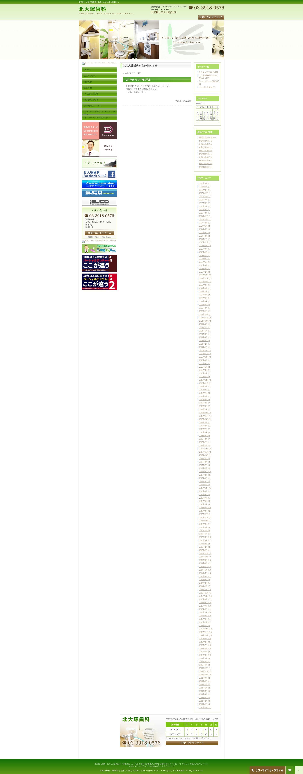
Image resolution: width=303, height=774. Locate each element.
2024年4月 (203, 232)
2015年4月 (203, 540)
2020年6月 (203, 367)
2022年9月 (203, 285)
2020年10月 (204, 357)
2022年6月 (203, 295)
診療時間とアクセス (168, 764)
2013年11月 (204, 593)
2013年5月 (203, 612)
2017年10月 (204, 455)
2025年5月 (203, 209)
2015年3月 (203, 544)
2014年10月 (204, 557)
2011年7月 (203, 684)
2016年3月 (203, 511)
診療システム (107, 764)
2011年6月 (203, 688)
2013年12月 (204, 589)
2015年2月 (203, 547)
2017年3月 (203, 478)
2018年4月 (203, 439)
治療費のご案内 (152, 764)
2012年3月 (203, 658)
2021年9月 (203, 324)
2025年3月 (203, 213)
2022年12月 (204, 275)
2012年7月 (203, 645)
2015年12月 (204, 514)
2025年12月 (204, 193)
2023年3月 (203, 269)
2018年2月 (203, 442)
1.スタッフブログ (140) (208, 72)
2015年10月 (204, 521)
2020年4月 (203, 370)
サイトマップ (169, 766)
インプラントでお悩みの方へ (149, 766)
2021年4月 (203, 337)
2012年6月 (203, 648)
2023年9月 (203, 249)
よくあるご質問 (138, 764)
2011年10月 (204, 675)
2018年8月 (203, 426)
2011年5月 (203, 691)
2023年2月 (203, 272)
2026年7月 (203, 187)
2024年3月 (203, 236)
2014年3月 (203, 580)
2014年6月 (203, 570)
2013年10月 (204, 596)
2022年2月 (203, 308)
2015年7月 (203, 530)
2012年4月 (203, 655)
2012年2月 (203, 661)
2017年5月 (203, 472)
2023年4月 (203, 265)
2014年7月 (203, 567)
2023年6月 (203, 259)
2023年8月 (203, 252)
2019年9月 (203, 386)
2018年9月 (203, 422)
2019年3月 (203, 406)
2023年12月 (204, 242)
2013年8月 (203, 603)
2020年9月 (203, 360)
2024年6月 (203, 226)
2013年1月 (203, 626)
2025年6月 (203, 206)
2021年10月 (204, 321)
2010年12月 (204, 707)
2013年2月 (203, 622)
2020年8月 (203, 364)
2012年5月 (203, 652)
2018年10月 (204, 419)
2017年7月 (203, 465)
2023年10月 (204, 246)
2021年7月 (203, 327)
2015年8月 (203, 527)
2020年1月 (203, 377)
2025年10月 (204, 196)
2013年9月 (203, 599)
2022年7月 (203, 291)
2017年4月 (203, 475)
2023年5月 (203, 262)
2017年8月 (203, 462)
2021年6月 (203, 331)
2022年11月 (204, 278)
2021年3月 (203, 341)
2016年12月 (204, 488)
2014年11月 (204, 553)
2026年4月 (203, 190)
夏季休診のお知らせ (207, 137)
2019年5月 (203, 400)
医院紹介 (118, 764)
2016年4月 (203, 508)
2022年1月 (203, 311)
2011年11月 (204, 671)
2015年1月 (203, 550)
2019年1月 (203, 409)
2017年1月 (203, 485)
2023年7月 (203, 255)
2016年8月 (203, 495)
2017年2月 (203, 481)
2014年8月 (203, 563)
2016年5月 (203, 504)
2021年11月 (204, 318)
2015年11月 (204, 517)
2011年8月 (203, 681)
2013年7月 (203, 606)
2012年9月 (203, 639)
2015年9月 (203, 524)
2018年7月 (203, 429)
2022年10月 (204, 282)
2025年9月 (203, 200)
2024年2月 (203, 239)
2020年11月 (204, 354)
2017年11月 (204, 452)
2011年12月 (204, 668)
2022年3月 (203, 304)
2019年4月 (203, 403)
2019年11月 (204, 383)
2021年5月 (203, 334)
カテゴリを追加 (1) (207, 87)
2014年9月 (203, 560)
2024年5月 (203, 229)
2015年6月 (203, 534)
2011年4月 (203, 694)
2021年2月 (203, 344)
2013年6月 (203, 609)
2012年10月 (204, 635)
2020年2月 (203, 373)
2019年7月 (203, 393)
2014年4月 (203, 576)
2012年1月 (203, 665)
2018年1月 (203, 445)
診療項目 (126, 764)
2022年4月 (203, 301)
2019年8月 (203, 390)
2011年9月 (203, 678)
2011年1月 (203, 704)
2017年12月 (204, 449)
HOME (97, 764)
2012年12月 (204, 629)
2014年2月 (203, 583)
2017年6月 (203, 468)
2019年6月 (203, 396)
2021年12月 (204, 314)
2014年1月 (203, 586)
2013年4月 (203, 616)
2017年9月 (203, 458)
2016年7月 (203, 498)
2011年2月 (203, 701)
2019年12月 (204, 380)
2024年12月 (204, 216)
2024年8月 (203, 223)
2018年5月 (203, 435)
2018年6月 (203, 432)
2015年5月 (203, 537)
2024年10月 (204, 219)
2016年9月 (203, 491)
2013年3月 (203, 619)
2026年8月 (203, 183)
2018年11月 (204, 416)
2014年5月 (203, 573)
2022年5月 (203, 298)
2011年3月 (203, 698)
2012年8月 (203, 642)
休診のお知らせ (205, 141)
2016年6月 (203, 501)
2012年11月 (204, 632)
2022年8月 (203, 288)
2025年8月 (203, 203)
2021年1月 (203, 347)
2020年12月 (204, 350)
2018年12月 (204, 413)
